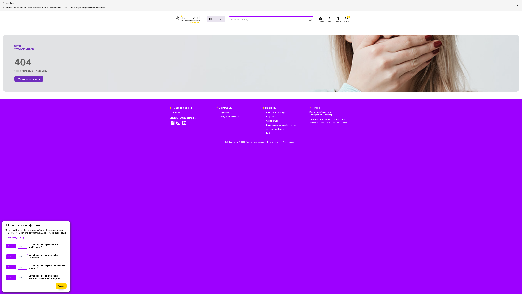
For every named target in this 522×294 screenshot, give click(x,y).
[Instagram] (178, 123)
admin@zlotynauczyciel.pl (321, 114)
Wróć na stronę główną (29, 79)
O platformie (272, 121)
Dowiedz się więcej (14, 237)
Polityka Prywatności (229, 116)
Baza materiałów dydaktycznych (281, 125)
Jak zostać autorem (275, 129)
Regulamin (224, 112)
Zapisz (61, 286)
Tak (9, 246)
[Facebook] (172, 123)
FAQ (268, 133)
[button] (329, 19)
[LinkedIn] (184, 123)
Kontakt (177, 112)
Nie (20, 246)
